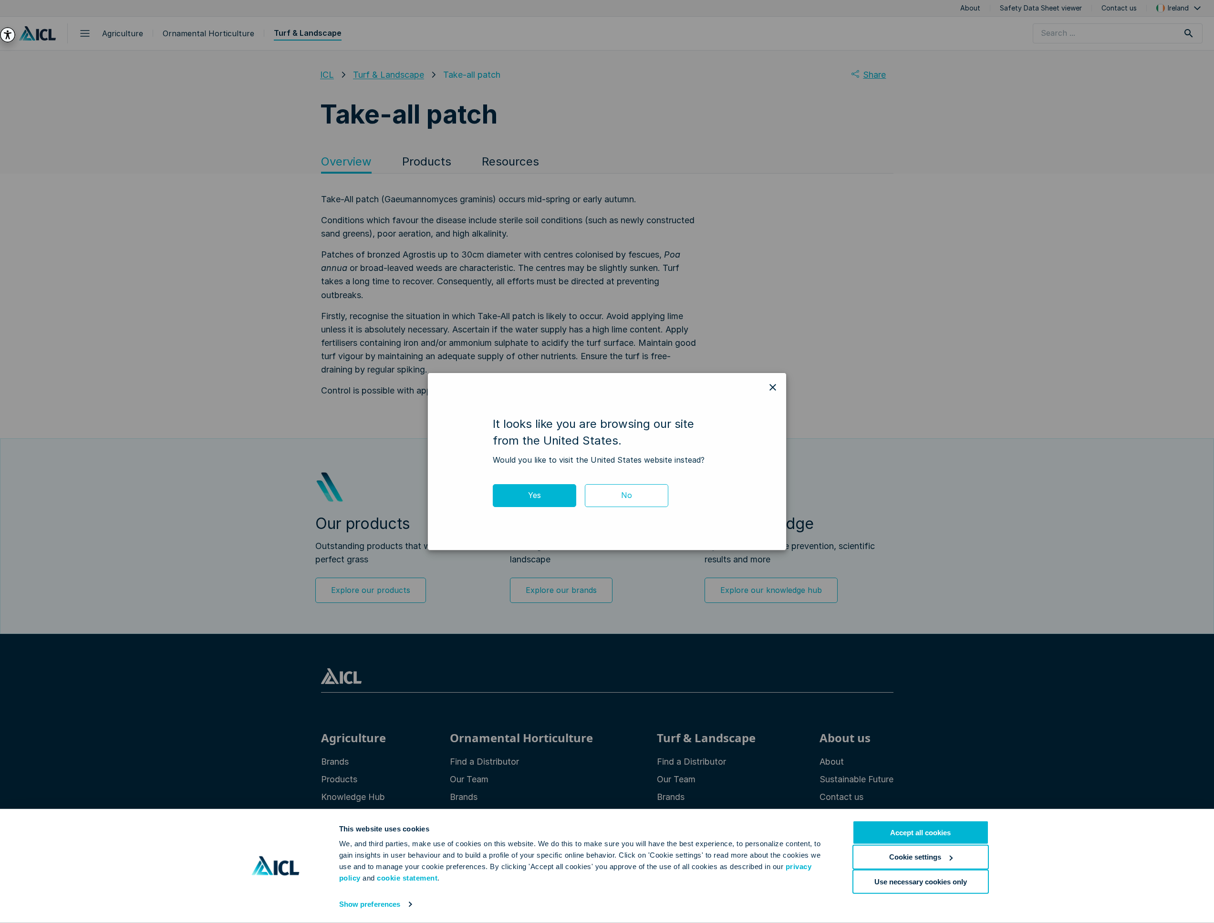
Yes (534, 495)
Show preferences (370, 904)
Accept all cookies (920, 833)
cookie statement (407, 878)
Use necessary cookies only (920, 881)
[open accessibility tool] (7, 34)
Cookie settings (915, 857)
